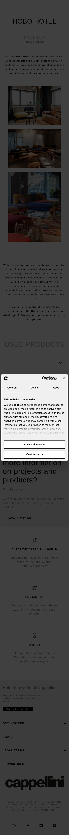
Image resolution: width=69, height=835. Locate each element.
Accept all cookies (34, 444)
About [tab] (56, 387)
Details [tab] (34, 387)
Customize (32, 454)
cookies (18, 404)
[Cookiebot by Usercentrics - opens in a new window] (43, 378)
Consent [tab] (12, 387)
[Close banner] (64, 378)
